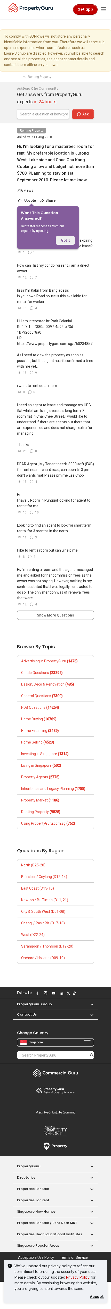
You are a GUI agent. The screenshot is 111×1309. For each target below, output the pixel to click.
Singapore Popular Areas (38, 1245)
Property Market (40, 800)
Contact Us (27, 1014)
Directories (26, 1177)
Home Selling (37, 742)
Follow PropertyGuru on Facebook (37, 993)
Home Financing (40, 731)
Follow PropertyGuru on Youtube (53, 993)
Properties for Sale (33, 1188)
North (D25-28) (33, 865)
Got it (65, 240)
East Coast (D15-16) (37, 888)
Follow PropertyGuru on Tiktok (74, 993)
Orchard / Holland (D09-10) (43, 958)
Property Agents (40, 777)
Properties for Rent (33, 1200)
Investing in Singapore (45, 754)
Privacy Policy (78, 1277)
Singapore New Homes (36, 1211)
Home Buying (39, 719)
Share (50, 200)
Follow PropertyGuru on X (68, 993)
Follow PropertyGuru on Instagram (45, 993)
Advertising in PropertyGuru (49, 661)
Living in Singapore (41, 765)
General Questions (42, 696)
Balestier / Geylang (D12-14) (44, 877)
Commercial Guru (55, 1073)
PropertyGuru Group (34, 1004)
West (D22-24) (33, 935)
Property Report (55, 1131)
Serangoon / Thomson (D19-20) (47, 946)
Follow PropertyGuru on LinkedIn (61, 993)
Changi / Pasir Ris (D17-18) (43, 923)
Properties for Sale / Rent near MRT (47, 1222)
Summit (55, 1112)
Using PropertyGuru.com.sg (48, 823)
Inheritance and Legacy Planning (53, 789)
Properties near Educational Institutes (49, 1234)
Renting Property (31, 130)
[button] (89, 1004)
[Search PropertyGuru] (92, 1055)
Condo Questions (42, 673)
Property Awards (55, 1090)
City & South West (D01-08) (43, 911)
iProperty (55, 1146)
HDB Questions (40, 707)
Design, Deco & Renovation (47, 684)
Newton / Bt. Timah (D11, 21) (44, 900)
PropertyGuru (28, 1166)
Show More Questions (55, 615)
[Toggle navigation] (104, 9)
